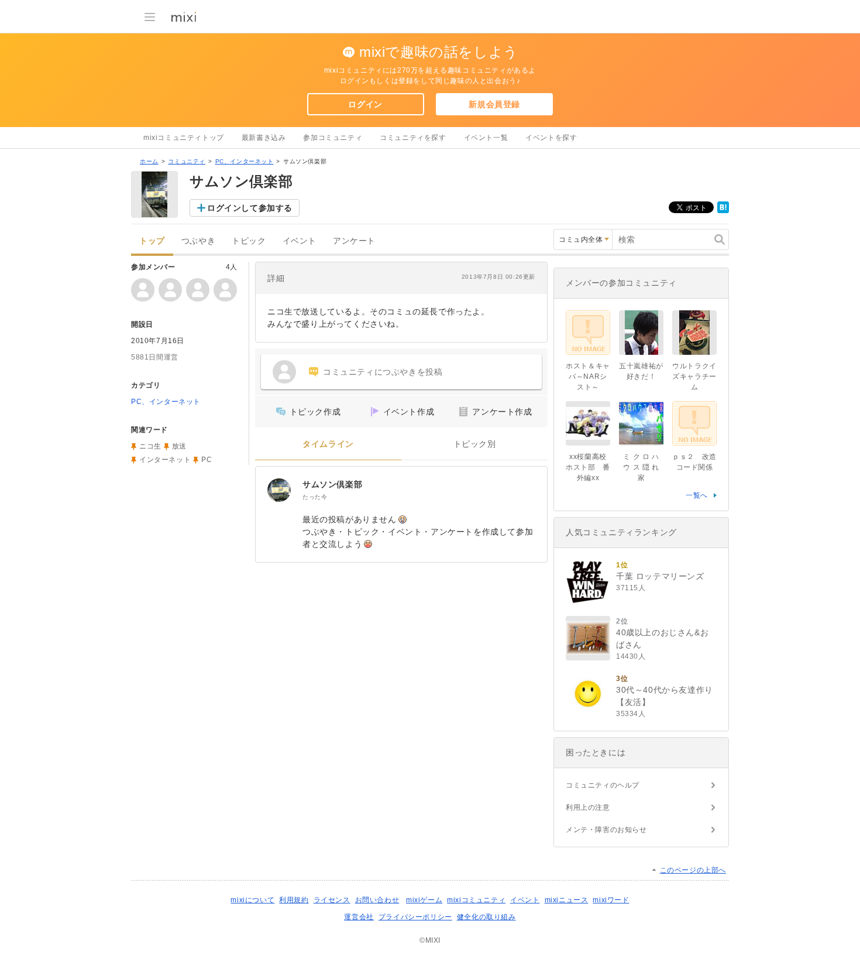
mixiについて (252, 900)
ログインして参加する (250, 208)
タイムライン (328, 444)
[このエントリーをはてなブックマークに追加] (723, 211)
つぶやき (198, 241)
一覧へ (697, 495)
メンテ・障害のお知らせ (606, 830)
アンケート (354, 241)
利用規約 (293, 900)
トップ (152, 241)
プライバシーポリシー (415, 917)
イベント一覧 (486, 138)
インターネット (165, 460)
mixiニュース (567, 900)
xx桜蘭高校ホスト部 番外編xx (588, 467)
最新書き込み (264, 138)
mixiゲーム (424, 900)
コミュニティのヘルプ (602, 785)
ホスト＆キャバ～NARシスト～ (588, 376)
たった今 (314, 497)
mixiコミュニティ (476, 900)
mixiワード (611, 900)
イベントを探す (551, 138)
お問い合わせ (377, 900)
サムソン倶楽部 (332, 484)
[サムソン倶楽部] (279, 490)
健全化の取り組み (486, 917)
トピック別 (474, 444)
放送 (179, 446)
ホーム (149, 161)
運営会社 (358, 917)
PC (206, 460)
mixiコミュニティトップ (183, 138)
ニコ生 (150, 446)
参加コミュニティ (332, 138)
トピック (249, 241)
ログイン (365, 104)
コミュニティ (186, 161)
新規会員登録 (494, 104)
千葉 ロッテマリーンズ (660, 576)
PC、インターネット (244, 161)
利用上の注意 (588, 807)
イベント (300, 241)
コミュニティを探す (413, 138)
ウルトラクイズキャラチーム (694, 376)
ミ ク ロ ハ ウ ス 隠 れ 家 (641, 467)
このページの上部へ (693, 870)
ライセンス (332, 900)
